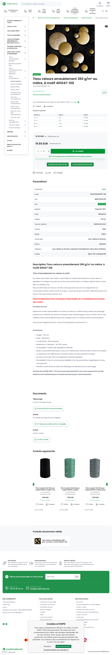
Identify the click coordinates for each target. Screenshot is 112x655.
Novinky (10, 150)
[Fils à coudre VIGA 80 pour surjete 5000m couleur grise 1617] (95, 468)
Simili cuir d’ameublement (14, 121)
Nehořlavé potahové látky (15, 64)
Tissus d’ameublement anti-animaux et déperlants (15, 71)
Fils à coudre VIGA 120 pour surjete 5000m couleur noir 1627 (45, 489)
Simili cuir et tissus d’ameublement (49, 18)
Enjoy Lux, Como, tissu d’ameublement (16, 113)
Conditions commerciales (48, 602)
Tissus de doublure (14, 128)
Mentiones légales (45, 609)
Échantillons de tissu (46, 607)
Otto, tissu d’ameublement (16, 98)
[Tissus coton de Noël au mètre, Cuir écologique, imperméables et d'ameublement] (33, 17)
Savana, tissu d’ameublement (16, 107)
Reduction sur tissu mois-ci (14, 145)
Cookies (42, 612)
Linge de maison (12, 136)
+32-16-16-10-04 (16, 589)
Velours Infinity (15, 87)
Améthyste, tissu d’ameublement (16, 93)
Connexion (76, 577)
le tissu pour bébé (81, 622)
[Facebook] (4, 624)
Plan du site (11, 652)
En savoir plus (73, 102)
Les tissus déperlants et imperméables (88, 604)
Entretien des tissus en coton (85, 609)
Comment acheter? (46, 617)
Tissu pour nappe (14, 125)
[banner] (10, 3)
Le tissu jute (80, 617)
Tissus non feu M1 (81, 615)
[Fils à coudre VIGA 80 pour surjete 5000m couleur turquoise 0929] (70, 468)
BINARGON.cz (105, 651)
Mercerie (10, 132)
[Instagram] (6, 624)
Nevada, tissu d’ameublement (16, 102)
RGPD (41, 615)
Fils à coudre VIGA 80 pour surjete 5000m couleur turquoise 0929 (70, 489)
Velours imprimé (86, 18)
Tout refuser (47, 646)
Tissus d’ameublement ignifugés (14, 59)
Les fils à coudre (81, 607)
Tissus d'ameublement (70, 18)
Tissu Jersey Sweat (13, 31)
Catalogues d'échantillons (82, 164)
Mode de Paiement (46, 620)
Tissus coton (11, 26)
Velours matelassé (16, 84)
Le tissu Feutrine (81, 625)
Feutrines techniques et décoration (14, 47)
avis (77, 630)
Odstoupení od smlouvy (47, 604)
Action (9, 140)
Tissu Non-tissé (15, 117)
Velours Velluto (15, 90)
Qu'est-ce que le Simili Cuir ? (85, 627)
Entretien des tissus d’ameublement (87, 612)
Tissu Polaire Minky (13, 35)
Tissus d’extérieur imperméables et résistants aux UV (13, 41)
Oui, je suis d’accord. (63, 646)
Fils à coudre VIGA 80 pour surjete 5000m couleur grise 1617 (95, 489)
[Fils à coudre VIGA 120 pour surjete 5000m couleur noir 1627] (45, 468)
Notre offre (79, 602)
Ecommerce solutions (94, 651)
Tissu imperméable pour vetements (87, 620)
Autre (104, 92)
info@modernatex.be (40, 589)
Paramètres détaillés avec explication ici (56, 650)
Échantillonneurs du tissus (14, 21)
